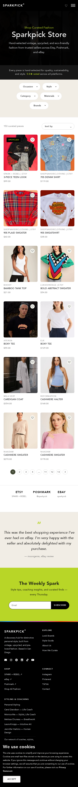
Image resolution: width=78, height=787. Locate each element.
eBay (8, 679)
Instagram (47, 674)
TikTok (45, 684)
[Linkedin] (22, 660)
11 (45, 471)
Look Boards (48, 635)
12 (52, 471)
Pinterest (46, 679)
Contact (46, 689)
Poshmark (10, 684)
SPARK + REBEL (13, 674)
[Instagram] (11, 660)
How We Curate (50, 650)
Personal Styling (12, 704)
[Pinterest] (16, 660)
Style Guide (48, 640)
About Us (46, 645)
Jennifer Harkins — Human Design (17, 731)
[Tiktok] (27, 660)
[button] (32, 140)
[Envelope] (5, 660)
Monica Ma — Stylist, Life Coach (20, 714)
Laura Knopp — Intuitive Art (17, 724)
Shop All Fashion (12, 689)
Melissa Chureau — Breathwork (19, 719)
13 (58, 471)
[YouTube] (33, 660)
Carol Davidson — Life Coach (18, 709)
